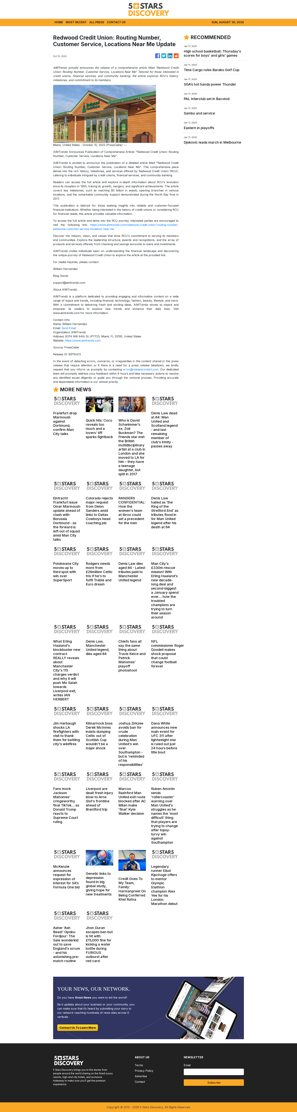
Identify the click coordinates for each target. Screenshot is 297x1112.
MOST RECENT (76, 22)
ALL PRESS (96, 22)
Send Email (69, 328)
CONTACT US (116, 22)
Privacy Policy (144, 1070)
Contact (140, 1081)
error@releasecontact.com (140, 369)
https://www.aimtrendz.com (83, 340)
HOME (58, 22)
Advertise (141, 1076)
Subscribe (214, 1082)
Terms (139, 1065)
